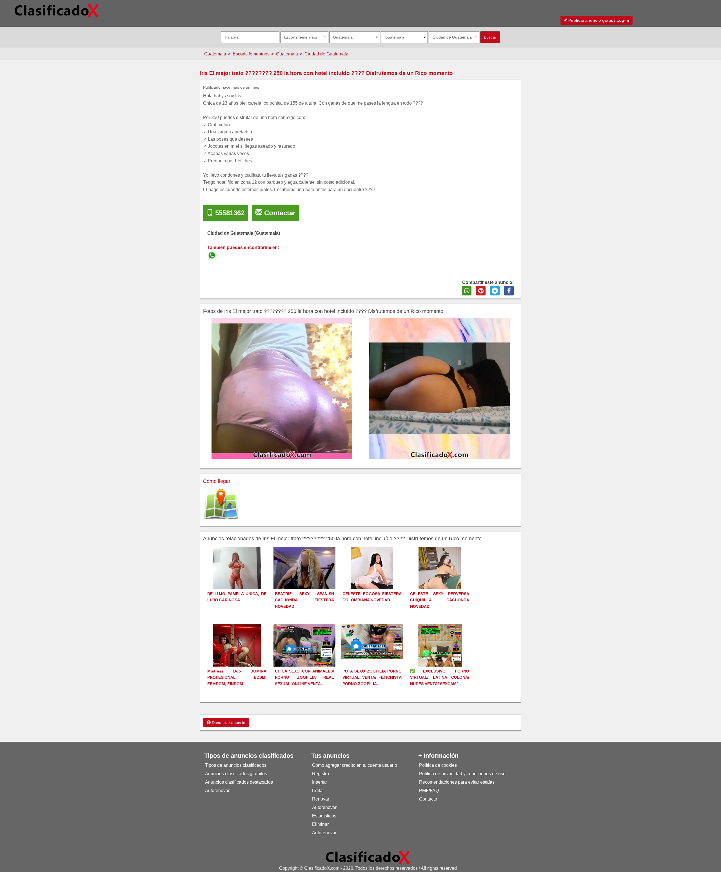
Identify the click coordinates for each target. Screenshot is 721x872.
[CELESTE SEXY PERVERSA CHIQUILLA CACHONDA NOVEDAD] (440, 578)
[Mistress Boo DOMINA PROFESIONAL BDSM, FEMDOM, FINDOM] (237, 655)
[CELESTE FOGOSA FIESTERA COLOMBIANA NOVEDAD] (372, 578)
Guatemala (215, 53)
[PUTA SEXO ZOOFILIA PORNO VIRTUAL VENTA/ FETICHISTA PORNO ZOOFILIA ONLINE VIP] (372, 641)
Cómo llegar (216, 481)
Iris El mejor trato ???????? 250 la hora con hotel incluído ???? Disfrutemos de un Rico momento (326, 73)
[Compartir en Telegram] (495, 290)
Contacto (428, 799)
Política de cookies (438, 765)
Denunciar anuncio (228, 722)
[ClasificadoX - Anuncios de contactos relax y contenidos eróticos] (368, 857)
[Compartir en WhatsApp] (466, 290)
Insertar (319, 782)
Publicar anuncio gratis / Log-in (598, 20)
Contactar (278, 213)
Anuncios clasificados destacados (239, 782)
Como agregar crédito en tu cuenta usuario (354, 765)
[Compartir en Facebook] (509, 290)
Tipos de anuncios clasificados (235, 765)
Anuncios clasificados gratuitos (236, 773)
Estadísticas (324, 815)
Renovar (320, 799)
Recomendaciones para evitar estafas (457, 782)
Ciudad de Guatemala (326, 53)
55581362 (228, 213)
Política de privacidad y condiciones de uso (462, 773)
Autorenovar (217, 790)
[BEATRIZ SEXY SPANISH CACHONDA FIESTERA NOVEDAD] (304, 576)
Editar (318, 790)
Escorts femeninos (251, 53)
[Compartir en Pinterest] (481, 290)
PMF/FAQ (429, 790)
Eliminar (320, 824)
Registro (320, 773)
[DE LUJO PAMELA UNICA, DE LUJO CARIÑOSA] (237, 578)
